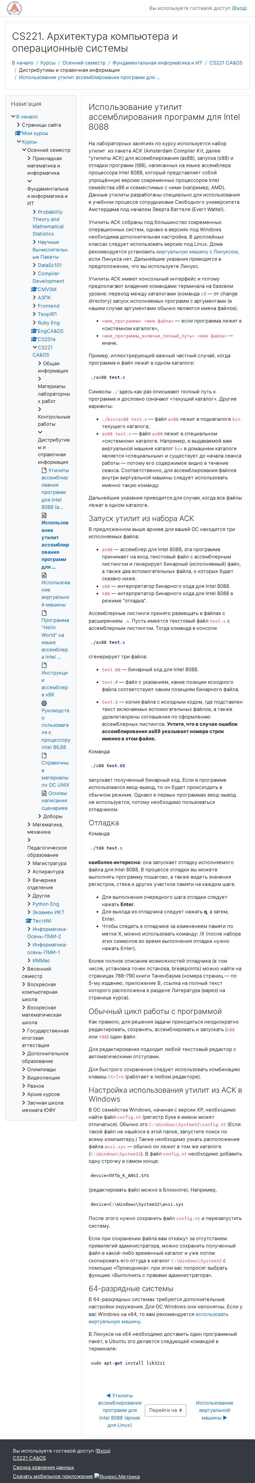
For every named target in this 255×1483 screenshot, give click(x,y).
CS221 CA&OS (226, 63)
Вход (239, 8)
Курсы (48, 63)
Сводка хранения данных (43, 1467)
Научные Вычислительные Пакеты (50, 249)
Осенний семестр (84, 63)
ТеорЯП (47, 314)
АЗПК (44, 298)
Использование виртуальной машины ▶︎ (215, 1410)
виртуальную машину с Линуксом (197, 252)
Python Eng (46, 904)
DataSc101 (50, 265)
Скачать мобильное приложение (53, 1476)
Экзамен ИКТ (49, 912)
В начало (23, 63)
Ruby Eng (49, 323)
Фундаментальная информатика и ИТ (158, 63)
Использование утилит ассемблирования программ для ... (89, 77)
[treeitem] (41, 613)
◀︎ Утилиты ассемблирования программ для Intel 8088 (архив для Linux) (120, 1410)
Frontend (48, 306)
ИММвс (41, 961)
